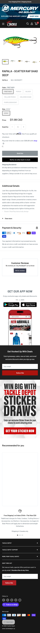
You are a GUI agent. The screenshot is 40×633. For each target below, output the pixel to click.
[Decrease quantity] (12, 127)
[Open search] (27, 23)
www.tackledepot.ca (8, 628)
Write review (20, 270)
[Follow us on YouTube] (19, 600)
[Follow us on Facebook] (3, 600)
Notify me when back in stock (20, 160)
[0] (36, 23)
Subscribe (20, 373)
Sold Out (20, 153)
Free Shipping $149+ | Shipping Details (20, 2)
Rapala (5, 80)
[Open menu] (3, 24)
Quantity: (5, 127)
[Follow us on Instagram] (15, 600)
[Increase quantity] (23, 127)
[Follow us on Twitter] (7, 600)
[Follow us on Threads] (11, 600)
